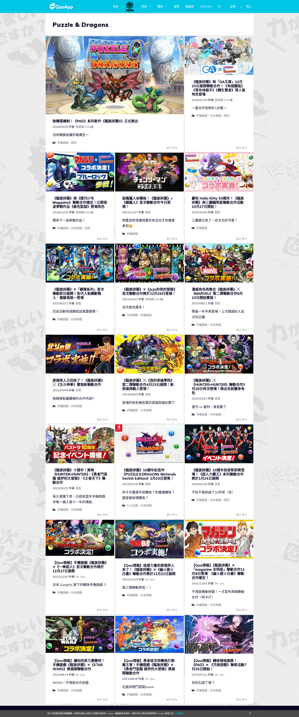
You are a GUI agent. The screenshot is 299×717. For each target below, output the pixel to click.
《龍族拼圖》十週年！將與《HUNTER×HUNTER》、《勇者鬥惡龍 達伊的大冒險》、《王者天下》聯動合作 (80, 476)
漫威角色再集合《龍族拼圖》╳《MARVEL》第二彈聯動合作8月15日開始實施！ (217, 293)
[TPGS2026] (129, 6)
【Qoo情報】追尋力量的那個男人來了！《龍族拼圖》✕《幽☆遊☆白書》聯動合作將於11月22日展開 (148, 569)
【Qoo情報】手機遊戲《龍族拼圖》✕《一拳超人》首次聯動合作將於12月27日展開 (80, 567)
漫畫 (176, 6)
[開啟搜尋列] (219, 6)
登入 (249, 6)
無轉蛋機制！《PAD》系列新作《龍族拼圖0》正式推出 (95, 121)
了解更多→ (180, 713)
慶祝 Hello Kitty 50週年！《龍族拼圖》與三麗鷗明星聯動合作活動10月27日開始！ (218, 202)
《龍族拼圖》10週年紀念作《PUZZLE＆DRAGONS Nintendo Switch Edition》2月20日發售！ (149, 474)
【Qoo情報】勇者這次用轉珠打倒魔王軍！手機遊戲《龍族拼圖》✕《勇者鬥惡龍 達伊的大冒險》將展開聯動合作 (148, 666)
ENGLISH (206, 6)
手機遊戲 (62, 142)
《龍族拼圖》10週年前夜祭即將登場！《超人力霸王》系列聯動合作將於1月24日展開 (218, 474)
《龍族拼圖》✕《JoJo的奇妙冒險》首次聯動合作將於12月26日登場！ (149, 291)
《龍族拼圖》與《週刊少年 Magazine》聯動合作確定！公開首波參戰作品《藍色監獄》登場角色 (80, 202)
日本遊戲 (215, 115)
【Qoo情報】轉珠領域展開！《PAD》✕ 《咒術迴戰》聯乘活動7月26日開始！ (219, 664)
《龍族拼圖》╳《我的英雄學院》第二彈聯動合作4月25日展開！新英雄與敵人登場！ (148, 384)
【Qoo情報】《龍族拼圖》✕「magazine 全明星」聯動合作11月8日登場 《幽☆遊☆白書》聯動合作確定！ (218, 571)
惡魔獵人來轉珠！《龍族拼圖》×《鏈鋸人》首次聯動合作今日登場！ (147, 202)
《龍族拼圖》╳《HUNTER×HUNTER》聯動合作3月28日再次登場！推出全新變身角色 (218, 386)
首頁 (115, 6)
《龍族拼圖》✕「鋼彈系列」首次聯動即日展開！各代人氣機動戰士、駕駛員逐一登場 (78, 293)
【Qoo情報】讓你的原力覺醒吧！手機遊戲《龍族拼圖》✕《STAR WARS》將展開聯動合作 (79, 664)
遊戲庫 (189, 6)
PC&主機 (132, 505)
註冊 (233, 6)
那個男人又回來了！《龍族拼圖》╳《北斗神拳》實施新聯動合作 (79, 382)
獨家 (160, 6)
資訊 (144, 6)
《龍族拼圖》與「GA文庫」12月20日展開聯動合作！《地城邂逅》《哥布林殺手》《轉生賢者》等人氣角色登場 (218, 88)
